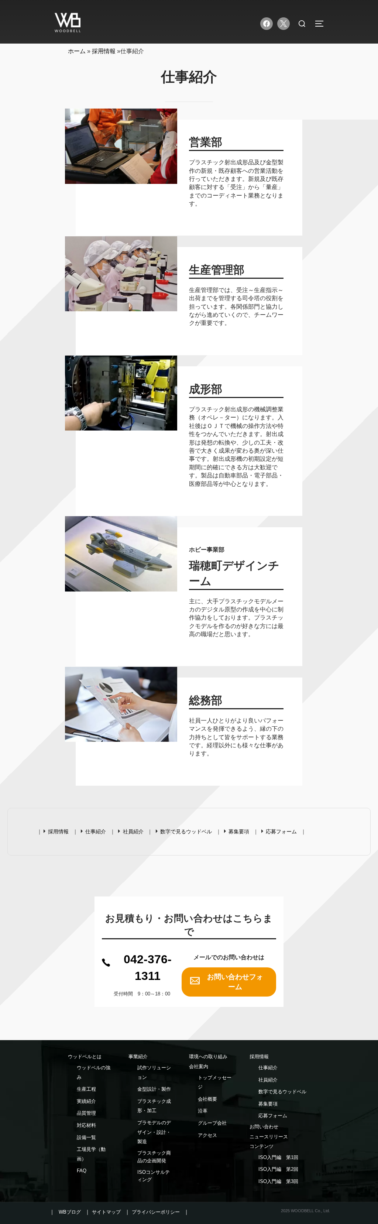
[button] (142, 967)
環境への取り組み (208, 1056)
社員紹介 (133, 831)
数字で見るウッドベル (186, 831)
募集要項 (238, 831)
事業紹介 (138, 1056)
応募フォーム (281, 831)
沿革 (202, 1111)
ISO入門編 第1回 (278, 1157)
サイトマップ (106, 1212)
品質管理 (86, 1113)
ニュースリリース (269, 1136)
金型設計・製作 (154, 1089)
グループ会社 (212, 1123)
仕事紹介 (95, 831)
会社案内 (198, 1066)
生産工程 (86, 1089)
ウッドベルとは (85, 1056)
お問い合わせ (264, 1126)
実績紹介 (86, 1101)
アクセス (207, 1135)
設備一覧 (86, 1137)
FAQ (81, 1170)
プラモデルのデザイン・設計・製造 (154, 1132)
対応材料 (86, 1125)
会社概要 (207, 1099)
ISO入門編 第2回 (278, 1169)
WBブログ (70, 1212)
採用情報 (58, 831)
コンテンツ (262, 1146)
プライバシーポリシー (156, 1212)
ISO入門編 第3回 (278, 1181)
